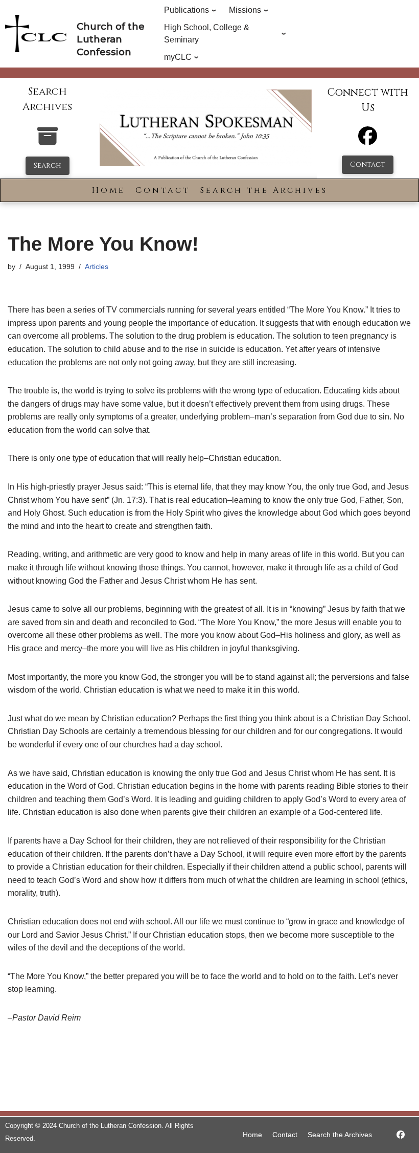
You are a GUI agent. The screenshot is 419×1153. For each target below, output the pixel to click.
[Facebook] (367, 140)
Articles (96, 266)
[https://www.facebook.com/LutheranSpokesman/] (401, 1134)
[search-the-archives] (47, 141)
